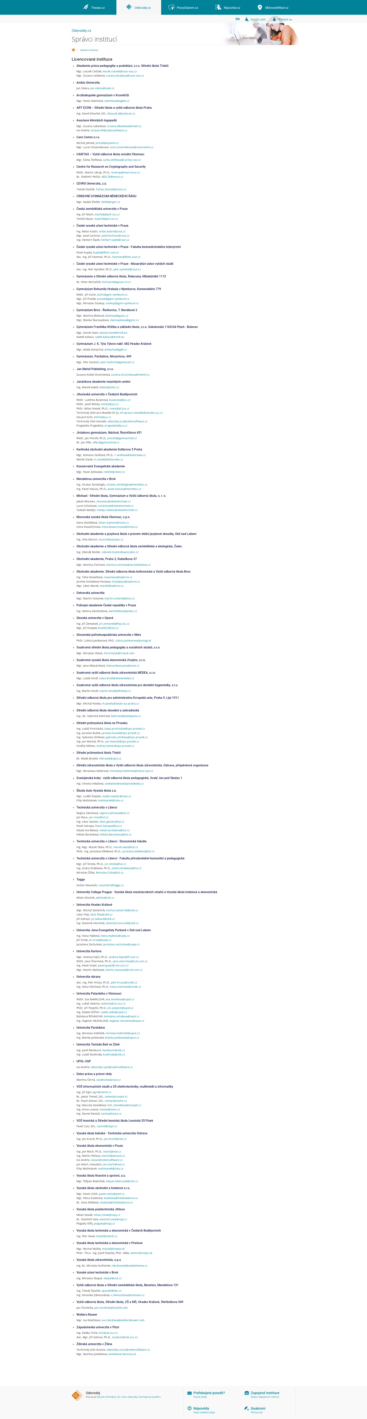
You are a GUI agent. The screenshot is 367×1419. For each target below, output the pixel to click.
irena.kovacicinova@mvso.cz (120, 527)
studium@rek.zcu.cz (125, 1337)
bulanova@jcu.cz (120, 400)
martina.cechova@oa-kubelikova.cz (128, 564)
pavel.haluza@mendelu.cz (124, 489)
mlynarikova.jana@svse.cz (123, 665)
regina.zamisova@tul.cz (114, 813)
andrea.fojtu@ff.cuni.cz (124, 957)
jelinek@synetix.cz (107, 143)
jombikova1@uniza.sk (122, 1354)
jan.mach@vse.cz (114, 1164)
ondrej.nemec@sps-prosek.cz (115, 746)
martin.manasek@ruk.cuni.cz (124, 970)
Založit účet (258, 19)
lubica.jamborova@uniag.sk (133, 640)
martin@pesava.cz (113, 1155)
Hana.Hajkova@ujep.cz (115, 936)
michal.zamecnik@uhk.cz (122, 910)
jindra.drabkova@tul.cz (126, 868)
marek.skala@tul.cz (126, 847)
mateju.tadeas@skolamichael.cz (117, 510)
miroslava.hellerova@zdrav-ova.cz (131, 771)
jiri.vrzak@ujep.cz (100, 940)
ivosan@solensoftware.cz (107, 1160)
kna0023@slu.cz (108, 628)
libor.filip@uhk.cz (101, 914)
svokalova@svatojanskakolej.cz (124, 783)
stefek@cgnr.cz (110, 202)
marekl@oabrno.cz (112, 586)
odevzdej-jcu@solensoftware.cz (127, 421)
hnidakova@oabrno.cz (126, 581)
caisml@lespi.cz (107, 1126)
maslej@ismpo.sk (113, 1249)
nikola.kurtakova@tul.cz (114, 830)
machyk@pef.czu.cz (107, 214)
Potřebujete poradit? (209, 1393)
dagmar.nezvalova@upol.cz (126, 1021)
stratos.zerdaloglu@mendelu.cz (127, 484)
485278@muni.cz (112, 176)
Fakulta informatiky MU (108, 1397)
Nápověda (201, 1408)
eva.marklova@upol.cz (120, 999)
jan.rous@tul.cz (99, 817)
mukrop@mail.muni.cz (125, 172)
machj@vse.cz (112, 1151)
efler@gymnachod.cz (106, 442)
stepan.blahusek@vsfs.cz (122, 1181)
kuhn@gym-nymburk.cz (112, 294)
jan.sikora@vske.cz (102, 88)
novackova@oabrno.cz (118, 577)
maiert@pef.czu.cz (106, 219)
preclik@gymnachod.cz (122, 438)
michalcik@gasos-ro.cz (116, 282)
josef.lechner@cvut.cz (116, 235)
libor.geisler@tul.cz (112, 821)
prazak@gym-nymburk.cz (113, 299)
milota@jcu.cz (110, 404)
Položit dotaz (200, 1397)
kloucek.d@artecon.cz (121, 113)
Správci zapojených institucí (265, 1397)
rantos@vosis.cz (111, 1113)
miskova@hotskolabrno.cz (116, 1202)
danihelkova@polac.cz (123, 611)
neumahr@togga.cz (111, 885)
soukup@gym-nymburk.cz (122, 303)
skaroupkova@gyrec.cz (124, 320)
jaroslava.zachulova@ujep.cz (121, 944)
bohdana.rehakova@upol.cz (122, 1016)
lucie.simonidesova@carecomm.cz (131, 147)
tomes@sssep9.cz (116, 1096)
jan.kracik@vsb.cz (115, 1139)
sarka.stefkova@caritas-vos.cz (122, 160)
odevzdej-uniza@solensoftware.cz (128, 1349)
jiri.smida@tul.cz (115, 864)
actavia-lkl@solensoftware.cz (109, 130)
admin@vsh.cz (105, 897)
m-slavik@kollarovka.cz (108, 459)
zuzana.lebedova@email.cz (124, 126)
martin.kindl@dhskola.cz (115, 691)
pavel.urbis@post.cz (112, 1194)
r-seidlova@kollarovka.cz (130, 455)
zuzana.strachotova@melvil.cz (130, 374)
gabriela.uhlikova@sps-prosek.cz (127, 737)
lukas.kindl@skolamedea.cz (116, 678)
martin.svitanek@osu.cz (120, 598)
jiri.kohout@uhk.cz (103, 919)
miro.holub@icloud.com (119, 653)
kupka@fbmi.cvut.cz (106, 252)
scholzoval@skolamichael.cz (116, 506)
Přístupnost (257, 1412)
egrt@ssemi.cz (102, 1092)
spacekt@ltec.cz (111, 1290)
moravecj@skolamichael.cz (114, 501)
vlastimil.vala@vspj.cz (113, 1219)
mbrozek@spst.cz (110, 758)
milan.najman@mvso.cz (113, 522)
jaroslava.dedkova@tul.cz (138, 851)
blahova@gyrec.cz (117, 315)
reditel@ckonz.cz (114, 472)
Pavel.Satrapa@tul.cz (108, 826)
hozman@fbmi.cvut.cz (126, 257)
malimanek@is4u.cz (110, 800)
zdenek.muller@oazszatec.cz (120, 552)
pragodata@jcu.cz (116, 425)
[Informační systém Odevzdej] (74, 50)
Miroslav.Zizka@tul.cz (109, 872)
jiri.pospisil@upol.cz (120, 1008)
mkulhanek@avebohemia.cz (129, 1265)
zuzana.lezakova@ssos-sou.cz (125, 75)
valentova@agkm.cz (116, 101)
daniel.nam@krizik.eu (113, 332)
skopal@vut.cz (112, 1278)
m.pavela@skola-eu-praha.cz (120, 703)
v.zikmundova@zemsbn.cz (128, 1295)
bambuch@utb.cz (113, 1050)
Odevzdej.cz (81, 30)
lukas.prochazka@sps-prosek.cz (124, 728)
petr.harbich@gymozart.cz (117, 362)
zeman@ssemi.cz (116, 1101)
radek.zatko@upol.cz (114, 1012)
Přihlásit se (285, 19)
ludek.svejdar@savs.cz (116, 796)
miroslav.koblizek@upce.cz (123, 1033)
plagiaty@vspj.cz (104, 1223)
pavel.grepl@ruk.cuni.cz (113, 965)
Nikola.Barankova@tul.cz (116, 834)
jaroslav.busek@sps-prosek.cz (121, 733)
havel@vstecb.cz (106, 1236)
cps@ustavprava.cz (108, 1079)
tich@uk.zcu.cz (108, 1333)
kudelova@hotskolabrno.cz (121, 1198)
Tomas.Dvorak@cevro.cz (111, 189)
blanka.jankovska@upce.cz (122, 1037)
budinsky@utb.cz (114, 1054)
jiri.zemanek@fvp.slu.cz (114, 623)
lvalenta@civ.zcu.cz (113, 1003)
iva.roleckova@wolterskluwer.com (123, 1320)
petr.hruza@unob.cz (124, 982)
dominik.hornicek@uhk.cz (122, 923)
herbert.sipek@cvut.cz (115, 240)
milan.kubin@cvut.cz (112, 231)
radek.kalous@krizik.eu (109, 337)
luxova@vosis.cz (110, 1109)
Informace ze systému (149, 1397)
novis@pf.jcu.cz (119, 408)
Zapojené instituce (265, 1393)
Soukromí (258, 1408)
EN (237, 19)
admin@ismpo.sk (141, 1253)
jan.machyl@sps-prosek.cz (122, 741)
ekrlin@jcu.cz (102, 417)
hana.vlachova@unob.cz (125, 986)
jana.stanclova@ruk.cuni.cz (130, 961)
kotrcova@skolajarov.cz (126, 716)
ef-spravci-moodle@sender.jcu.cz (141, 412)
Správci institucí (89, 50)
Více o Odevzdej (129, 1397)
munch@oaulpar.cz (111, 539)
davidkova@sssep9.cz (127, 1105)
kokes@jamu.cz (109, 387)
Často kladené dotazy (204, 1412)
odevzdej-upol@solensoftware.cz (112, 1067)
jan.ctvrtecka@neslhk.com (111, 1307)
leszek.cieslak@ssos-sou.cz (120, 71)
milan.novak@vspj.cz (107, 1215)
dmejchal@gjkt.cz (116, 349)
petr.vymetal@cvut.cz (127, 269)
